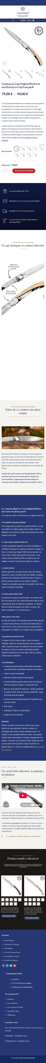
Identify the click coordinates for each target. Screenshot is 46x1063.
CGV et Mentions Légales (21, 983)
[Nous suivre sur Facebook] (3, 965)
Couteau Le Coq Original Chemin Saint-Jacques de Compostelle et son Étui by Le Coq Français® (33, 911)
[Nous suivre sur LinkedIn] (11, 965)
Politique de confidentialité (22, 987)
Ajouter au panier (24, 171)
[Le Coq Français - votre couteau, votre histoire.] (23, 12)
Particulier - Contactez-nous (16, 1036)
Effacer (41, 145)
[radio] (16, 148)
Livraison (15, 979)
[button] (13, 20)
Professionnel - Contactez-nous (17, 1041)
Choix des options (9, 916)
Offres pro (11, 1015)
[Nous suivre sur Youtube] (14, 965)
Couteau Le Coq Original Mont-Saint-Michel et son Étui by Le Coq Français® (10, 910)
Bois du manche (7, 151)
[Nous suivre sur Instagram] (7, 965)
